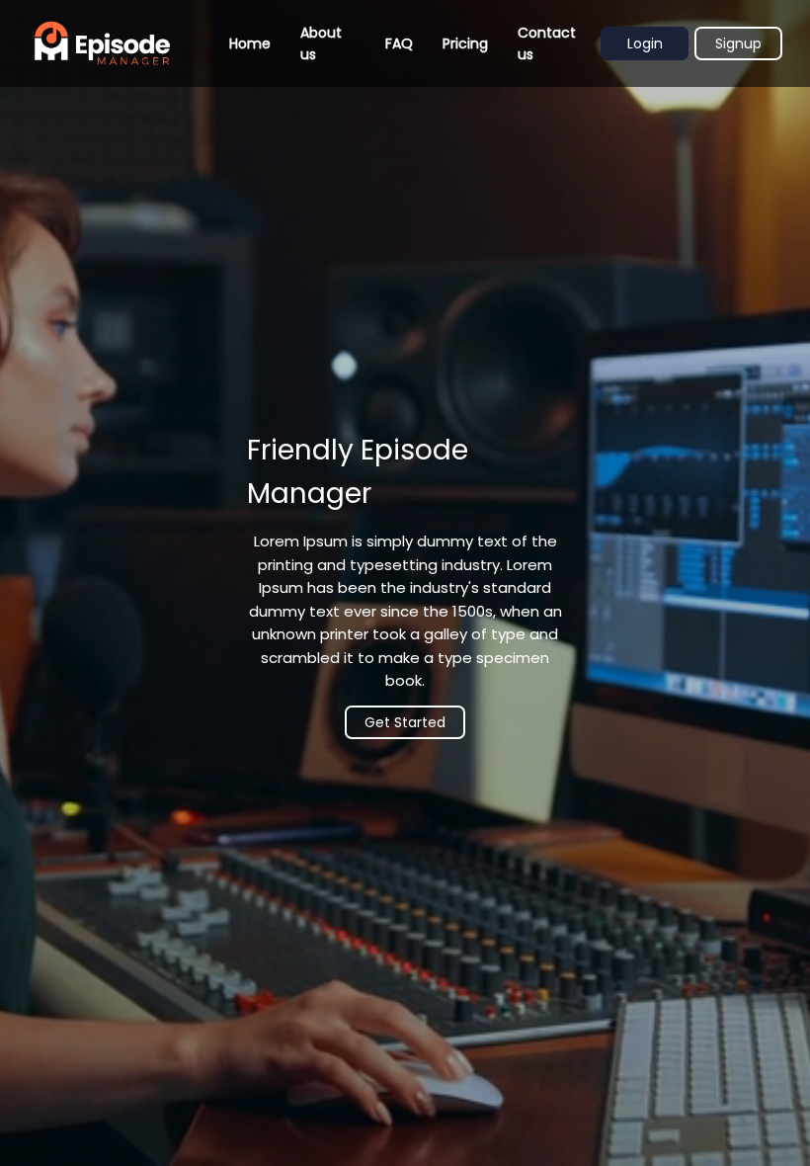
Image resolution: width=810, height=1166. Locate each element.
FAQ (399, 43)
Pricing (465, 43)
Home (250, 43)
